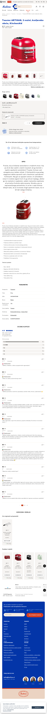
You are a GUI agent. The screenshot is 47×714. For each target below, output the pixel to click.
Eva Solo (26, 641)
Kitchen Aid (27, 631)
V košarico (38, 123)
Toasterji (13, 289)
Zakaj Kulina (27, 662)
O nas (25, 667)
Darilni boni (27, 647)
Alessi (25, 626)
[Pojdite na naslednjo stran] (27, 505)
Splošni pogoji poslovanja (10, 655)
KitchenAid (13, 315)
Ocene (25, 645)
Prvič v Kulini (27, 650)
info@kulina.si (9, 677)
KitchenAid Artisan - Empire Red (19, 311)
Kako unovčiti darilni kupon (31, 664)
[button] (7, 575)
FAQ (25, 652)
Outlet (5, 641)
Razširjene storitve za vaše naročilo (12, 647)
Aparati (5, 628)
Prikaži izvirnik (7, 363)
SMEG (25, 628)
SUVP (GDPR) (7, 657)
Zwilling (26, 636)
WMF (25, 624)
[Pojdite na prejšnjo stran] (20, 505)
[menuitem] (4, 11)
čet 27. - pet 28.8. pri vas (8, 102)
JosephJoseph (27, 633)
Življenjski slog (7, 636)
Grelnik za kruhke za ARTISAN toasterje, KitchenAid (22, 115)
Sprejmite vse (38, 707)
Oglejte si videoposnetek (15, 132)
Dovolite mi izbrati (7, 710)
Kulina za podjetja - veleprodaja (32, 655)
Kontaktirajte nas (8, 659)
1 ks (11, 303)
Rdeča (12, 299)
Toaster (12, 308)
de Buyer (26, 638)
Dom (5, 638)
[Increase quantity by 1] (29, 123)
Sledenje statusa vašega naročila (32, 659)
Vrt (4, 631)
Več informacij (10, 709)
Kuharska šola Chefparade (30, 657)
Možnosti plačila (8, 650)
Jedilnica (6, 626)
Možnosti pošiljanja (8, 652)
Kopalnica (6, 633)
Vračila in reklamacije (9, 645)
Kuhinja (5, 624)
